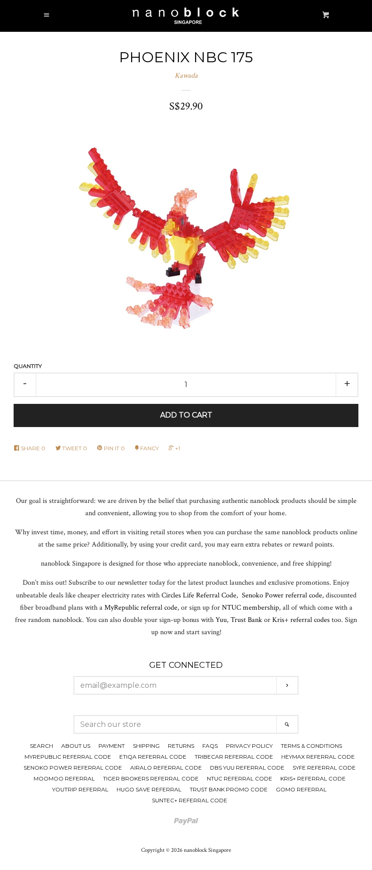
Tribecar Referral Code (234, 756)
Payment (111, 745)
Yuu (221, 620)
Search (41, 745)
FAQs (210, 745)
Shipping (146, 745)
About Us (75, 745)
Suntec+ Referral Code (189, 800)
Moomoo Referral (64, 778)
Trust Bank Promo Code (229, 789)
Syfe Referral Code (324, 767)
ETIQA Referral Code (152, 756)
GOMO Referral (301, 789)
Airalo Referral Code (166, 767)
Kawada (186, 75)
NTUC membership (250, 607)
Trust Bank (246, 620)
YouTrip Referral (80, 789)
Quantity (28, 366)
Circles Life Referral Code (199, 595)
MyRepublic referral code (140, 607)
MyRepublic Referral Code (67, 756)
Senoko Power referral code (282, 595)
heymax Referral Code (318, 756)
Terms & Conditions (311, 745)
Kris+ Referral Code (313, 778)
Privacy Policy (249, 745)
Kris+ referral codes (301, 620)
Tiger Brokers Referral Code (151, 778)
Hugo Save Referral (149, 789)
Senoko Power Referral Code (73, 767)
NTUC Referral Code (239, 778)
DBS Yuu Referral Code (247, 767)
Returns (181, 745)
